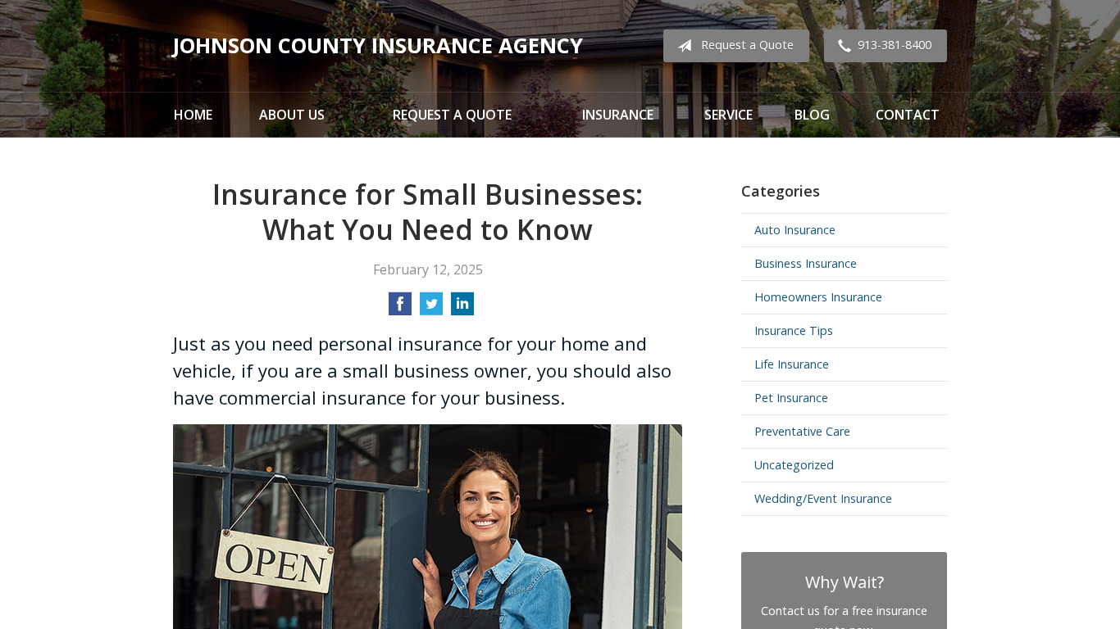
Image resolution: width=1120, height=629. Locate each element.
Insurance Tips (793, 330)
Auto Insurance (794, 230)
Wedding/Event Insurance (823, 498)
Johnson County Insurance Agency (378, 45)
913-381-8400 (894, 44)
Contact (908, 115)
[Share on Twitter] (431, 309)
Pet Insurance (791, 397)
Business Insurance (805, 263)
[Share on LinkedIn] (462, 309)
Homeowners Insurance (818, 297)
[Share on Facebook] (400, 309)
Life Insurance (791, 364)
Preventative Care (802, 431)
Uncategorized (794, 465)
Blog (812, 115)
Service (728, 115)
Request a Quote (747, 44)
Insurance (617, 115)
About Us (292, 115)
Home (193, 115)
